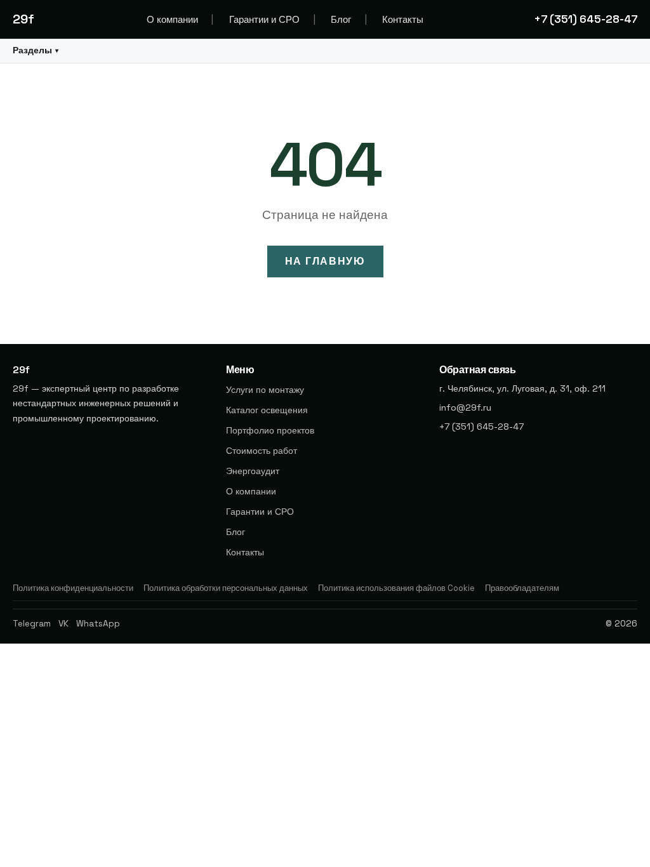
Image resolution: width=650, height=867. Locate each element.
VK (63, 623)
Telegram (32, 623)
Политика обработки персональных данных (225, 588)
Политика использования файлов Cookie (396, 588)
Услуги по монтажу (265, 389)
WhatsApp (98, 623)
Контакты (402, 19)
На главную (325, 261)
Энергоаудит (252, 471)
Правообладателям (522, 588)
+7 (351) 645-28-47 (585, 19)
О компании (172, 19)
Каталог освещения (267, 410)
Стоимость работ (261, 450)
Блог (341, 19)
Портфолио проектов (270, 430)
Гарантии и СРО (264, 19)
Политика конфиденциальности (73, 588)
